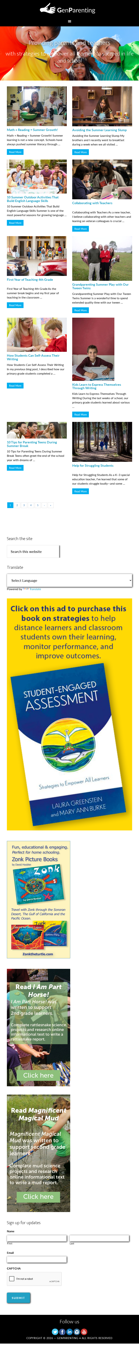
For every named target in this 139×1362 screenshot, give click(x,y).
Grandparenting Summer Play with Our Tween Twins (100, 286)
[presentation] (34, 1279)
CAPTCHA (14, 1268)
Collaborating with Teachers (92, 203)
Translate (35, 589)
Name (10, 1231)
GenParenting (69, 9)
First (9, 1243)
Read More (15, 152)
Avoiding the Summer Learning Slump (99, 130)
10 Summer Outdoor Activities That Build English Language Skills (33, 199)
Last (72, 1243)
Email (10, 1253)
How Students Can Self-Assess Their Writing (33, 357)
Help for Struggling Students (92, 465)
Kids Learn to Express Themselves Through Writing (96, 386)
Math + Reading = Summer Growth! (32, 129)
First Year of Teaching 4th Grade (30, 279)
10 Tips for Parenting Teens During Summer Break (32, 444)
